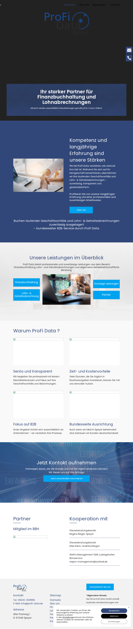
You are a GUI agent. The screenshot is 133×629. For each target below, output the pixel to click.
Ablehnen (114, 616)
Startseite (55, 600)
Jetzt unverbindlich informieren (67, 478)
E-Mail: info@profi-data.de (28, 603)
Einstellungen (69, 617)
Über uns (81, 209)
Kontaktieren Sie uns (100, 586)
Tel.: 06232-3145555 (24, 600)
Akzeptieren (114, 610)
